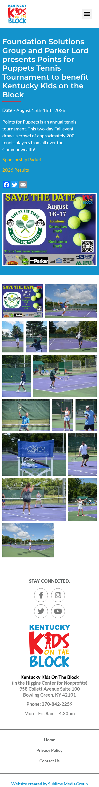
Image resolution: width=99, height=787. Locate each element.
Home (49, 739)
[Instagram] (58, 595)
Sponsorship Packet (21, 159)
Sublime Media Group (68, 783)
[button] (87, 14)
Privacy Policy (49, 750)
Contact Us (49, 760)
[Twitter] (41, 611)
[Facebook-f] (41, 595)
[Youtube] (58, 611)
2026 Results (15, 170)
